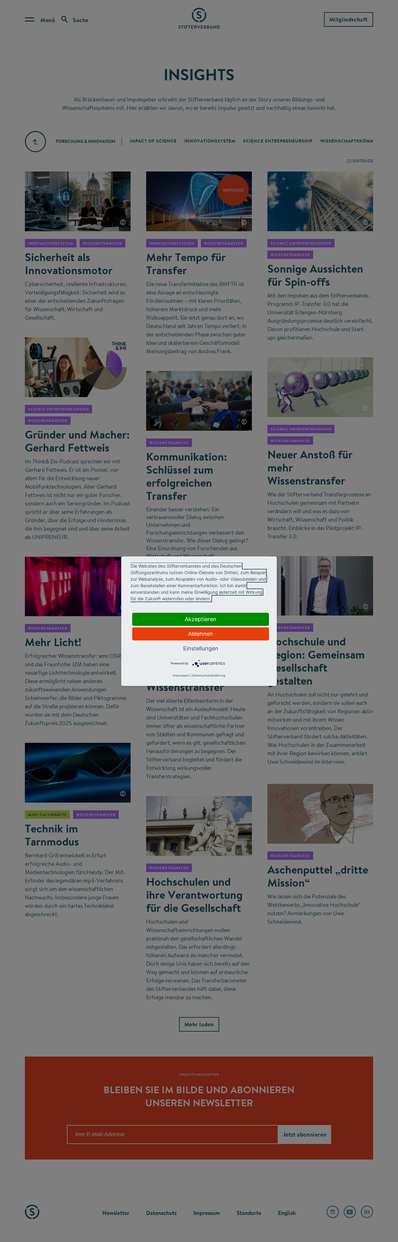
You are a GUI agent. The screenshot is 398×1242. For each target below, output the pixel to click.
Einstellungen (200, 648)
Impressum (181, 675)
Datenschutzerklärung (208, 675)
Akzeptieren (200, 619)
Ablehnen (200, 633)
